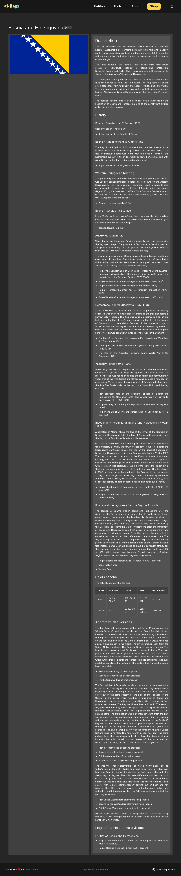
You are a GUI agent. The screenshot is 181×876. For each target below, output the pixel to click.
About (135, 6)
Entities (99, 6)
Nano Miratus (31, 869)
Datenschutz (101, 869)
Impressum (88, 869)
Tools (118, 6)
